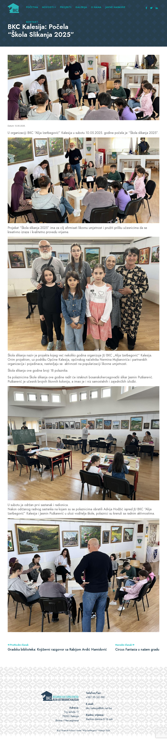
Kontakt (32, 22)
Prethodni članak (57, 647)
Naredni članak (137, 647)
